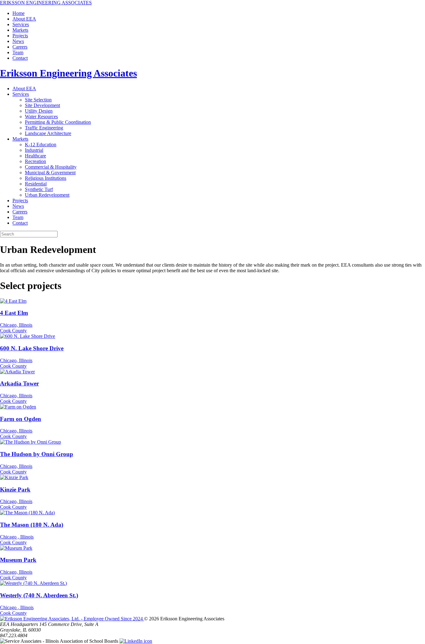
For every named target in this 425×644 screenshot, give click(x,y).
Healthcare (35, 155)
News (18, 41)
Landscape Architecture (48, 133)
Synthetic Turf (39, 189)
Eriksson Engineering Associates (68, 73)
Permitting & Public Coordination (58, 122)
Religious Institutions (45, 178)
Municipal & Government (50, 172)
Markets (20, 30)
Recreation (35, 161)
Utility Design (39, 111)
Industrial (34, 150)
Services (20, 24)
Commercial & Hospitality (51, 167)
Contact (20, 58)
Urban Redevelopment (47, 195)
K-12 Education (40, 144)
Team (17, 52)
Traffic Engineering (44, 127)
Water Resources (41, 116)
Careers (19, 46)
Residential (36, 183)
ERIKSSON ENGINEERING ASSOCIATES (46, 2)
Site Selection (38, 99)
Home (18, 13)
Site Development (42, 105)
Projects (20, 35)
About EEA (24, 18)
